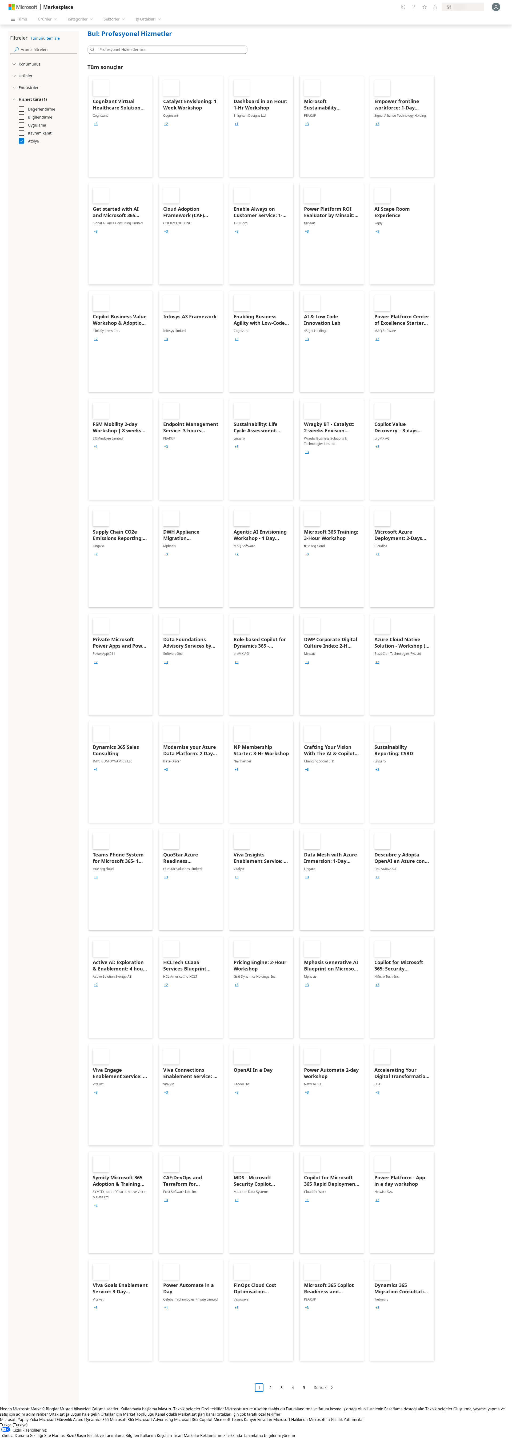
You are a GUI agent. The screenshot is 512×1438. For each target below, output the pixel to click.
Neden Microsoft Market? (22, 1408)
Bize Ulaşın (76, 1435)
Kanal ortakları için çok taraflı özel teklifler (243, 1414)
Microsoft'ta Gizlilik (326, 1419)
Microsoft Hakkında (290, 1419)
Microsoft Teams (228, 1419)
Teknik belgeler (186, 1408)
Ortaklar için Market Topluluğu (127, 1414)
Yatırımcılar (354, 1419)
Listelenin (375, 1408)
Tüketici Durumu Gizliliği (21, 1435)
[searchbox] (49, 49)
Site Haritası (55, 1435)
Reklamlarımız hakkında (221, 1435)
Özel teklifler (212, 1408)
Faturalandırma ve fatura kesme (313, 1408)
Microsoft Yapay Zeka (19, 1419)
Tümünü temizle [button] (45, 38)
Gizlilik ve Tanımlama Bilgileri (113, 1435)
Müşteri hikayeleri (75, 1408)
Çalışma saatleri (105, 1408)
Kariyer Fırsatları (258, 1419)
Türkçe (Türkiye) (14, 1424)
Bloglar (52, 1408)
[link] (121, 126)
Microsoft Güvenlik (55, 1419)
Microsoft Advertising (154, 1419)
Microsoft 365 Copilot (193, 1419)
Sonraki (320, 1387)
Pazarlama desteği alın (404, 1408)
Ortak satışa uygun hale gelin (74, 1414)
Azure (78, 1419)
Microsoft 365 (122, 1419)
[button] (91, 49)
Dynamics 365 (96, 1419)
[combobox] (169, 49)
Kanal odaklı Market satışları (180, 1414)
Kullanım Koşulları (156, 1435)
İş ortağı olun (354, 1408)
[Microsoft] (23, 7)
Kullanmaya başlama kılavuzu (146, 1408)
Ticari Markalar (186, 1435)
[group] (96, 124)
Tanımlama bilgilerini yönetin (269, 1435)
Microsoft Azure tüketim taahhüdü (255, 1408)
